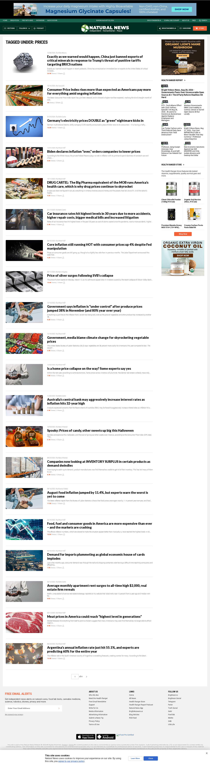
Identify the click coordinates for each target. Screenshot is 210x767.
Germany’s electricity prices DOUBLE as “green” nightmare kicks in (95, 120)
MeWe (170, 718)
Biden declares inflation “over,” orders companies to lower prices (93, 151)
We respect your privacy (14, 714)
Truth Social (173, 708)
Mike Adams (62, 53)
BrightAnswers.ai (154, 20)
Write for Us (93, 708)
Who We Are (94, 695)
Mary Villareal (63, 427)
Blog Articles (134, 715)
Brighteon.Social (174, 698)
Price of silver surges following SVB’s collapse (80, 275)
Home (5, 20)
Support (92, 705)
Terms (71, 745)
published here (87, 749)
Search (204, 20)
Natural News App (136, 708)
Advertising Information (98, 715)
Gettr (170, 711)
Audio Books (52, 20)
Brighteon (14, 20)
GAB (170, 721)
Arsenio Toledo (63, 489)
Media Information (96, 711)
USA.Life (171, 724)
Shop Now (183, 234)
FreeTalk (171, 715)
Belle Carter (62, 117)
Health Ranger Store (171, 165)
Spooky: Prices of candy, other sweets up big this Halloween (90, 430)
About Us (185, 20)
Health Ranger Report (172, 80)
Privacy (64, 745)
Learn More (135, 758)
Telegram (172, 702)
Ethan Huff (61, 148)
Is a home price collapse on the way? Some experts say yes (89, 368)
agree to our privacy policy (71, 761)
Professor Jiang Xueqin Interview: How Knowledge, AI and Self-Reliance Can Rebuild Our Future (171, 151)
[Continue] (59, 708)
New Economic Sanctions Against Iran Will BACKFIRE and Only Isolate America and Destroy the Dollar (194, 151)
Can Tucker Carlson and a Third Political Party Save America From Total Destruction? (171, 131)
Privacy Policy (94, 721)
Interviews (40, 20)
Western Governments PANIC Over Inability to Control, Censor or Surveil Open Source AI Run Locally (194, 109)
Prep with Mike (27, 20)
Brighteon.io (173, 695)
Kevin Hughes (62, 272)
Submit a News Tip (96, 718)
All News (132, 698)
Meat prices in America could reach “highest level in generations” (94, 616)
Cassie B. (61, 86)
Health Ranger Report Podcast (141, 705)
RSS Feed (133, 718)
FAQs (194, 20)
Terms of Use (94, 724)
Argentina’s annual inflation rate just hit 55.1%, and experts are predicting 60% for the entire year (93, 649)
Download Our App (171, 20)
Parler (170, 705)
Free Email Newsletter (97, 702)
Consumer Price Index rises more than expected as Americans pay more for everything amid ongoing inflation (99, 91)
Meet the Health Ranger (98, 698)
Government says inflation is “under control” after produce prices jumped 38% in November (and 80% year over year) (94, 308)
